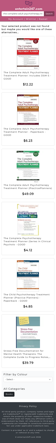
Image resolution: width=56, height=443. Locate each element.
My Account (15, 19)
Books (9, 394)
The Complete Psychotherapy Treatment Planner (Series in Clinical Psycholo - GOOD (27, 241)
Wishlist (31, 19)
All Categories (14, 388)
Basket (43, 19)
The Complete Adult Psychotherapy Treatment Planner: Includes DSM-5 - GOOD (27, 75)
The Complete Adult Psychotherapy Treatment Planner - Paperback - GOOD (26, 132)
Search (49, 13)
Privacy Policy (28, 406)
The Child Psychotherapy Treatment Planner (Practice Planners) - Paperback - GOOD (27, 297)
